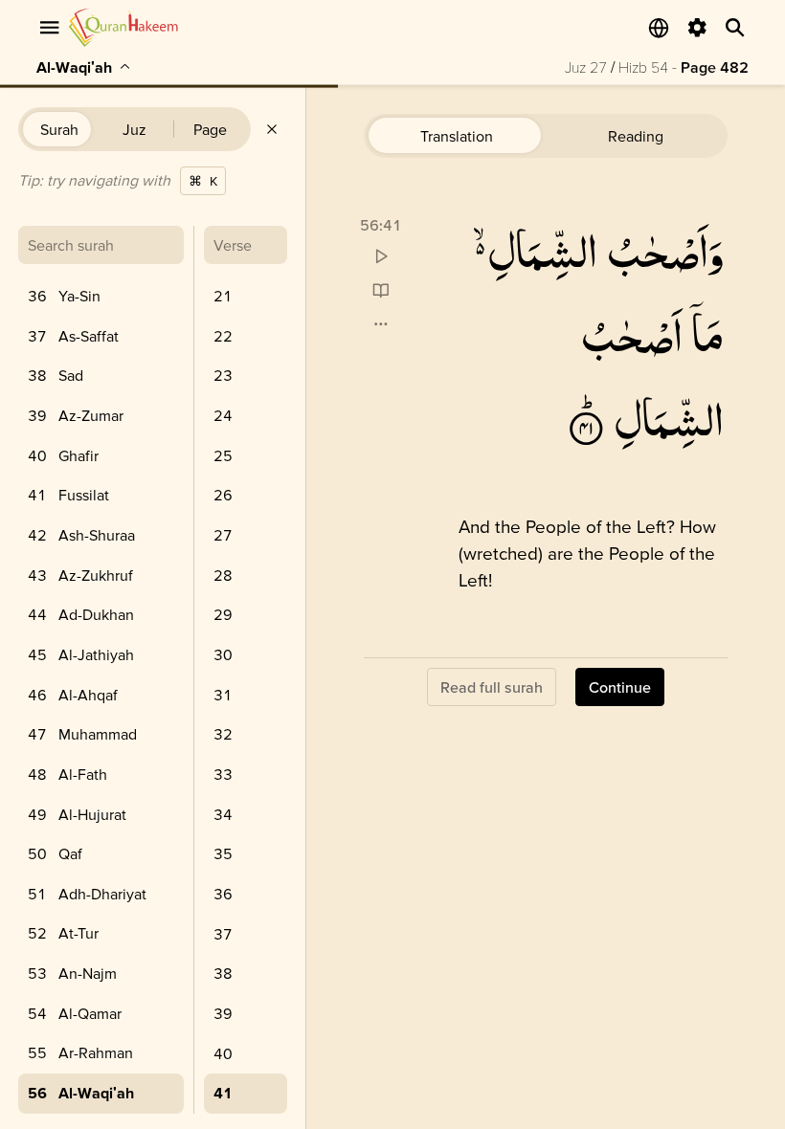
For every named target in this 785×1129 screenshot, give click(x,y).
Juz (134, 129)
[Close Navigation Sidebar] (272, 129)
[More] (380, 324)
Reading (635, 135)
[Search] (735, 28)
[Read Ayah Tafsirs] (380, 290)
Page (210, 129)
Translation (456, 135)
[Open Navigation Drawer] (50, 28)
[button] (665, 249)
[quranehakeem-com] (123, 27)
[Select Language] (658, 28)
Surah (59, 129)
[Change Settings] (697, 28)
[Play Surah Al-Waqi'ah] (380, 257)
